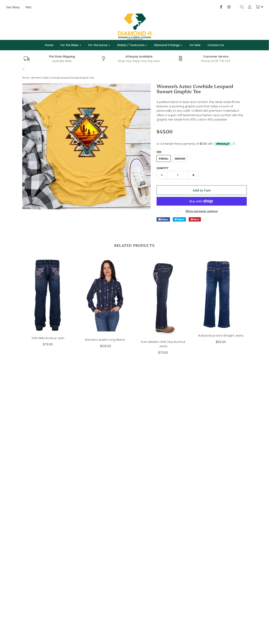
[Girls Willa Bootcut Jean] (48, 294)
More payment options (202, 211)
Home (49, 45)
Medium (180, 158)
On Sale (194, 45)
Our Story (13, 7)
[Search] (240, 7)
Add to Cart (202, 190)
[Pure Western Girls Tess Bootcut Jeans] (163, 296)
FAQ (28, 7)
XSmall (164, 158)
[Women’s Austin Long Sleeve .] (106, 295)
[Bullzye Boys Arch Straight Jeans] (221, 292)
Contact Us (216, 45)
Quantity (162, 168)
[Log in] (247, 7)
